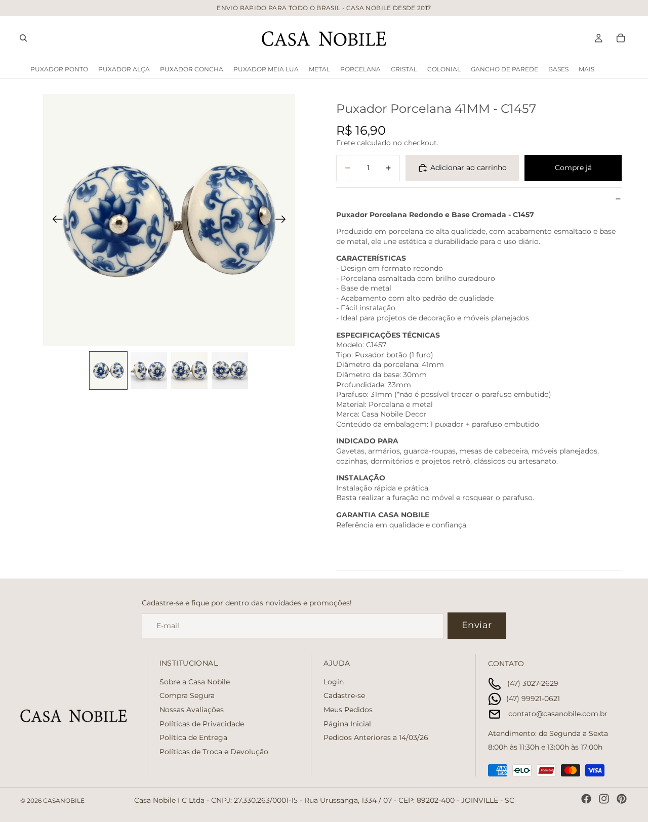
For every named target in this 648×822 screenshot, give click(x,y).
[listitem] (586, 69)
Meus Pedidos (348, 709)
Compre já (573, 167)
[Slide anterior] (54, 220)
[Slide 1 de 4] (108, 370)
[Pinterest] (622, 799)
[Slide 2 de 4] (149, 370)
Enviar (477, 625)
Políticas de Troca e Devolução (213, 751)
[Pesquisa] (23, 38)
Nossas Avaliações (191, 709)
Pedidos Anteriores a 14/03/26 (375, 737)
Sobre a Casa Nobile (194, 681)
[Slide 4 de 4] (230, 370)
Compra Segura (187, 696)
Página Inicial (347, 723)
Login (333, 681)
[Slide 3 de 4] (189, 370)
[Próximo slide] (283, 220)
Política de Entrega (193, 737)
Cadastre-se (344, 696)
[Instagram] (604, 799)
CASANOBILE (64, 800)
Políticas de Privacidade (201, 723)
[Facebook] (586, 799)
